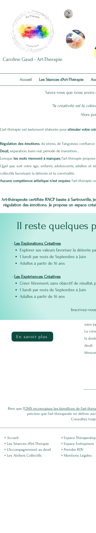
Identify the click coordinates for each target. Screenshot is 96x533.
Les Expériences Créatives (37, 276)
